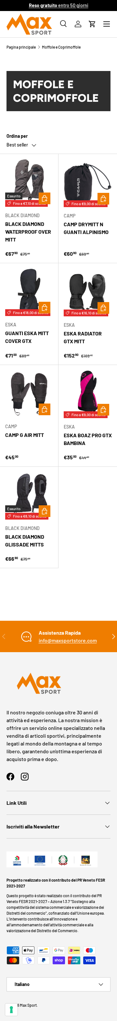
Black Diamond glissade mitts (24, 540)
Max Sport (28, 1005)
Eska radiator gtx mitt (83, 337)
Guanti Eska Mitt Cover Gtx (27, 337)
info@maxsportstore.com (68, 640)
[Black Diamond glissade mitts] (29, 496)
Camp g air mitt (24, 435)
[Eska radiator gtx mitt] (88, 292)
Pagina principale (21, 47)
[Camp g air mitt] (29, 394)
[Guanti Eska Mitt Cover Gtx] (29, 292)
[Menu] (106, 24)
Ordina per (17, 136)
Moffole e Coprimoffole (61, 47)
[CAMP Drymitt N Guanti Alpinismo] (88, 183)
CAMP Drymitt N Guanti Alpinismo (86, 228)
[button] (92, 24)
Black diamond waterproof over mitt (28, 231)
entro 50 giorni (58, 5)
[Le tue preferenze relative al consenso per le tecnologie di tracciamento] (11, 1009)
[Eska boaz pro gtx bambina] (88, 394)
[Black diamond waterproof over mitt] (29, 183)
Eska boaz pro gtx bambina (88, 439)
